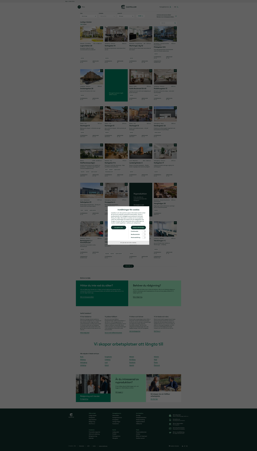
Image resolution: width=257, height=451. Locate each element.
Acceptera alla (118, 227)
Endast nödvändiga (138, 227)
